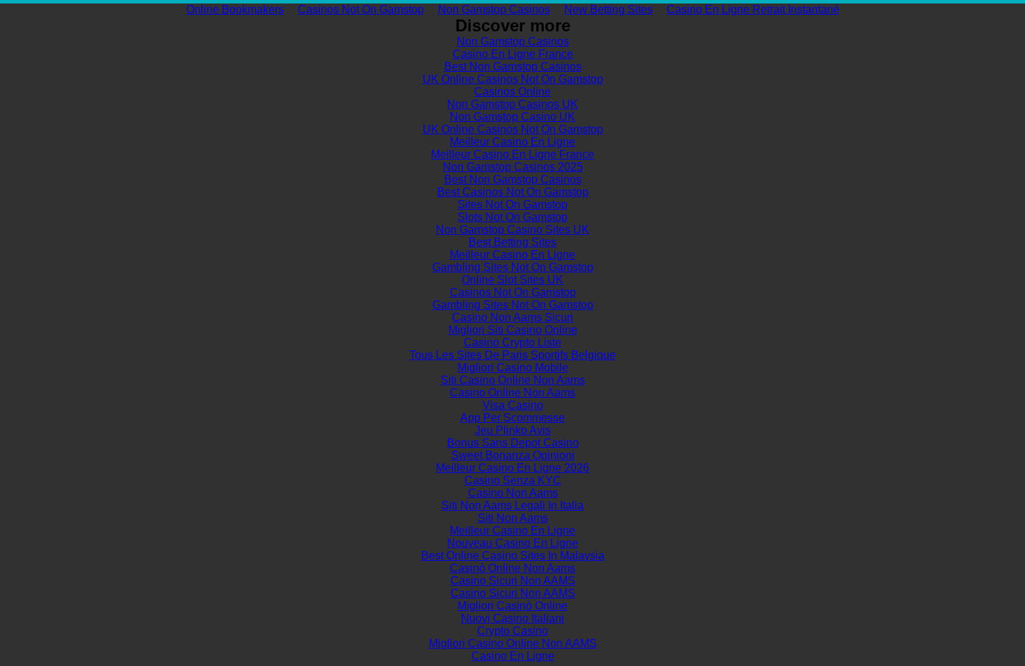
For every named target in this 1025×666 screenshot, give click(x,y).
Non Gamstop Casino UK (512, 117)
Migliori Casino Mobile (512, 367)
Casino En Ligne (512, 656)
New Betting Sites (608, 9)
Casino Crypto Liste (512, 342)
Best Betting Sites (512, 242)
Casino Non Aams (513, 493)
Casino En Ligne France (513, 54)
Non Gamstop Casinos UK (512, 104)
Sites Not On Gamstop (512, 204)
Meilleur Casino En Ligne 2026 (512, 468)
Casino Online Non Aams (512, 392)
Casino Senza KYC (512, 480)
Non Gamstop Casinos (494, 9)
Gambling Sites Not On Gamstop (512, 267)
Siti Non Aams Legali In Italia (512, 505)
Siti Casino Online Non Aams (513, 380)
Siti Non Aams (513, 518)
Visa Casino (513, 405)
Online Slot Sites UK (512, 280)
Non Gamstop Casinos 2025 (513, 167)
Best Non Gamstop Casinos (513, 66)
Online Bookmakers (235, 9)
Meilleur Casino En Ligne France (512, 154)
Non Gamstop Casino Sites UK (512, 229)
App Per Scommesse (512, 418)
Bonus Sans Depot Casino (513, 443)
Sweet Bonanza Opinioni (513, 455)
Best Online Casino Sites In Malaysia (513, 556)
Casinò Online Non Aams (512, 568)
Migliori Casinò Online (512, 606)
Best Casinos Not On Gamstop (513, 192)
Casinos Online (512, 92)
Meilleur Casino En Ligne (512, 142)
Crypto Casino (512, 631)
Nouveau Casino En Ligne (512, 543)
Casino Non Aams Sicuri (512, 317)
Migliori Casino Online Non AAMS (513, 643)
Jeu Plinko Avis (513, 430)
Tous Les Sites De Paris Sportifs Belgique (512, 355)
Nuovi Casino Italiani (512, 618)
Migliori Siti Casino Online (512, 330)
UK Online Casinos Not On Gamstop (513, 79)
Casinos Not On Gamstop (361, 9)
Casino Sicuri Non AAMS (512, 581)
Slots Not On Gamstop (512, 217)
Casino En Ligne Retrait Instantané (753, 9)
